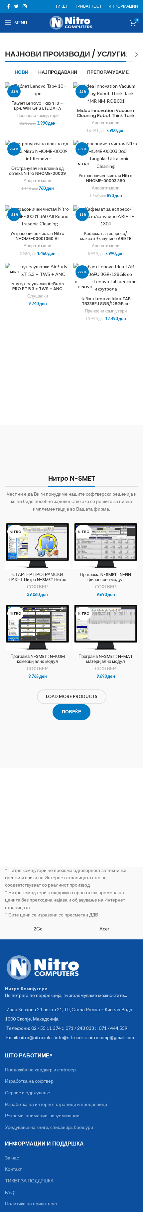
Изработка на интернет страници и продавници (56, 1104)
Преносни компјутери (38, 115)
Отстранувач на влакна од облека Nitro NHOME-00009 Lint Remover (37, 173)
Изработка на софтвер (29, 1081)
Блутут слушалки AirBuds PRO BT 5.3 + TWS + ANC (37, 286)
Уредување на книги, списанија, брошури (49, 1127)
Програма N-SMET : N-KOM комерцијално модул (37, 659)
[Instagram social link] (25, 6)
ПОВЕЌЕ (71, 711)
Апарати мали (105, 122)
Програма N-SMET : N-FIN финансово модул (105, 577)
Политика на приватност (31, 1203)
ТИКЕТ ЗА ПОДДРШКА (29, 1180)
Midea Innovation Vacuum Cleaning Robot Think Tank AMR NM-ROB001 (106, 115)
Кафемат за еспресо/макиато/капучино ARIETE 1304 (105, 238)
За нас (12, 1157)
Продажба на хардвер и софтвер (40, 1069)
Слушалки (37, 296)
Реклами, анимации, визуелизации (42, 1115)
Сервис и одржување (27, 1092)
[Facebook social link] (8, 6)
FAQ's (11, 1192)
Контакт (13, 1169)
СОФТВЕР (37, 586)
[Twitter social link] (16, 6)
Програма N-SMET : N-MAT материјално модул (105, 659)
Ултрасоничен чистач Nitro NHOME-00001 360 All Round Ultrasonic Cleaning (37, 238)
